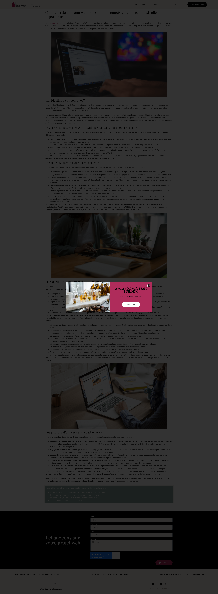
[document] (109, 297)
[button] (149, 285)
